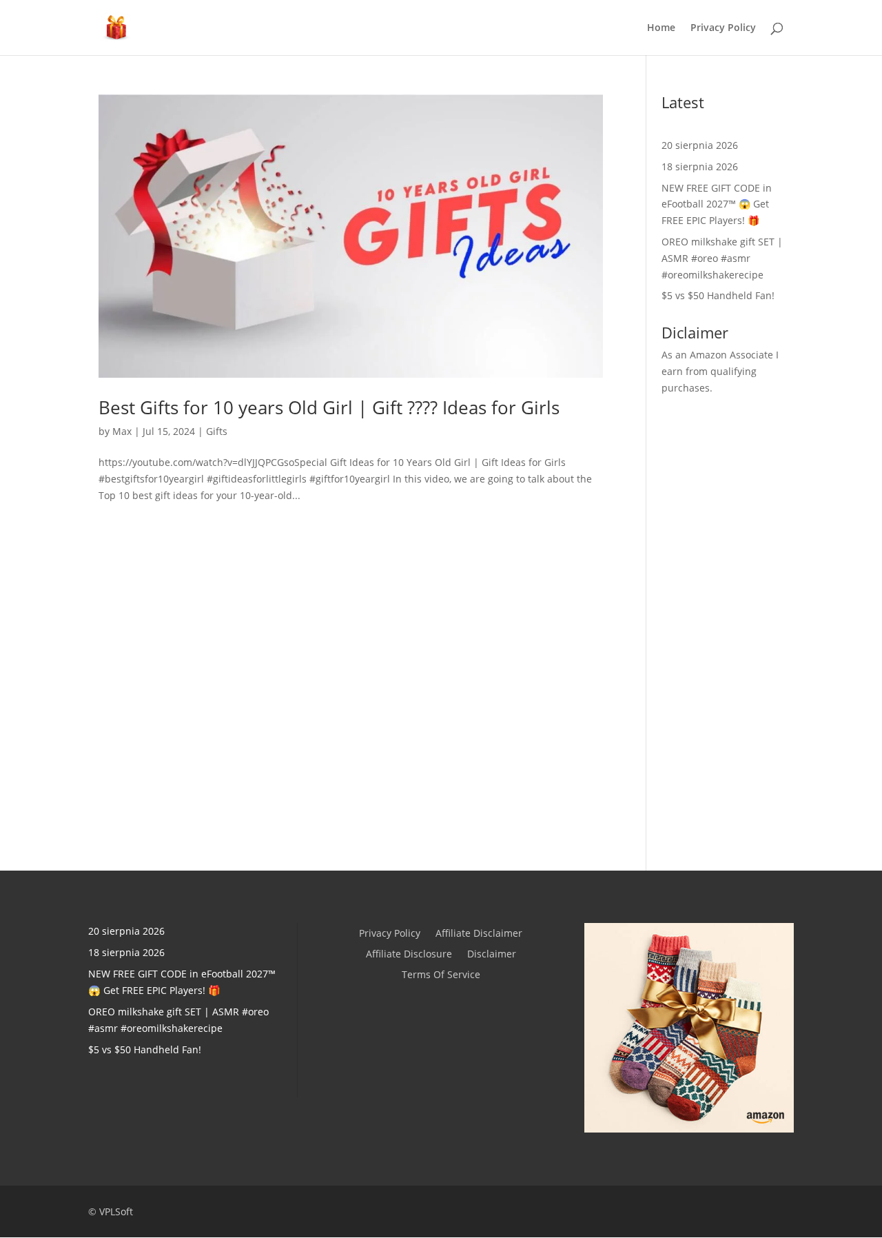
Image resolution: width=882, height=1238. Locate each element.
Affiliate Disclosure (409, 954)
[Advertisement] (722, 624)
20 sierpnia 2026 (700, 145)
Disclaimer (491, 954)
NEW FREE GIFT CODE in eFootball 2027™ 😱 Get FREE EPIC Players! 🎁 (717, 204)
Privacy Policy (723, 28)
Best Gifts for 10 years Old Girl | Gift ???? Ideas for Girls (329, 407)
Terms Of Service (441, 975)
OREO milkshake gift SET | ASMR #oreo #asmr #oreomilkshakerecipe (722, 258)
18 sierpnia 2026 (700, 166)
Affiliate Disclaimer (478, 934)
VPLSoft (116, 1211)
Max (122, 431)
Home (661, 28)
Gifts (216, 431)
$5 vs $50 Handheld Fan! (718, 295)
